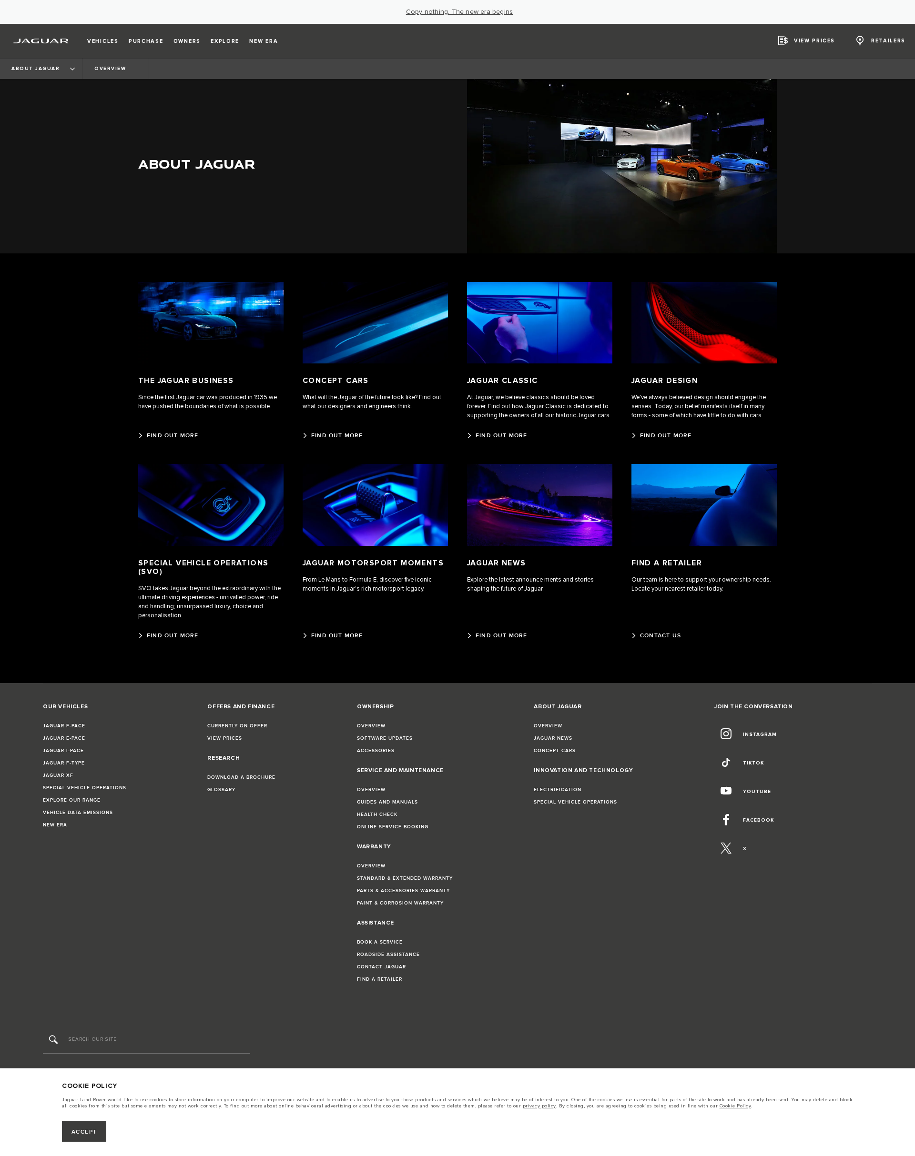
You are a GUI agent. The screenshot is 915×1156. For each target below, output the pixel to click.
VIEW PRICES (224, 738)
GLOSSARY (221, 790)
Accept (84, 1132)
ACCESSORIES (376, 751)
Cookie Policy (736, 1106)
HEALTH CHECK (377, 814)
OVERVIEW (371, 726)
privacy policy (539, 1106)
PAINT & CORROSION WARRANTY (400, 903)
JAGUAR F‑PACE (64, 726)
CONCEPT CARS (555, 751)
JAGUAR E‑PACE (64, 738)
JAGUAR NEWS (553, 738)
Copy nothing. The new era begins (459, 12)
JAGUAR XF (58, 775)
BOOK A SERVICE (380, 942)
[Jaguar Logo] (41, 41)
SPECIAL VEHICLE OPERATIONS (84, 788)
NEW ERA (55, 825)
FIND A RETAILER (379, 979)
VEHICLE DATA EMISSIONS (78, 812)
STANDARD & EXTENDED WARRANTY (405, 878)
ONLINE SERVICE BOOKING (392, 827)
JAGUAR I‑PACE (63, 751)
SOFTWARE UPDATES (385, 738)
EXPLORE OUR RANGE (72, 800)
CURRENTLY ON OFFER (237, 726)
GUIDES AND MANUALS (387, 802)
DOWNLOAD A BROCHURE (241, 777)
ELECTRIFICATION (557, 790)
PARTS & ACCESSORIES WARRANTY (403, 891)
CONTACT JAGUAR (381, 967)
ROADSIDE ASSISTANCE (388, 954)
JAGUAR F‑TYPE (64, 763)
